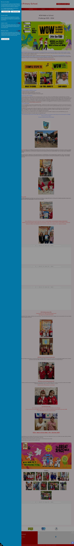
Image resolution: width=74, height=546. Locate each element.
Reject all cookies (15, 11)
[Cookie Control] (1, 544)
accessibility (72, 543)
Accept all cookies (6, 11)
